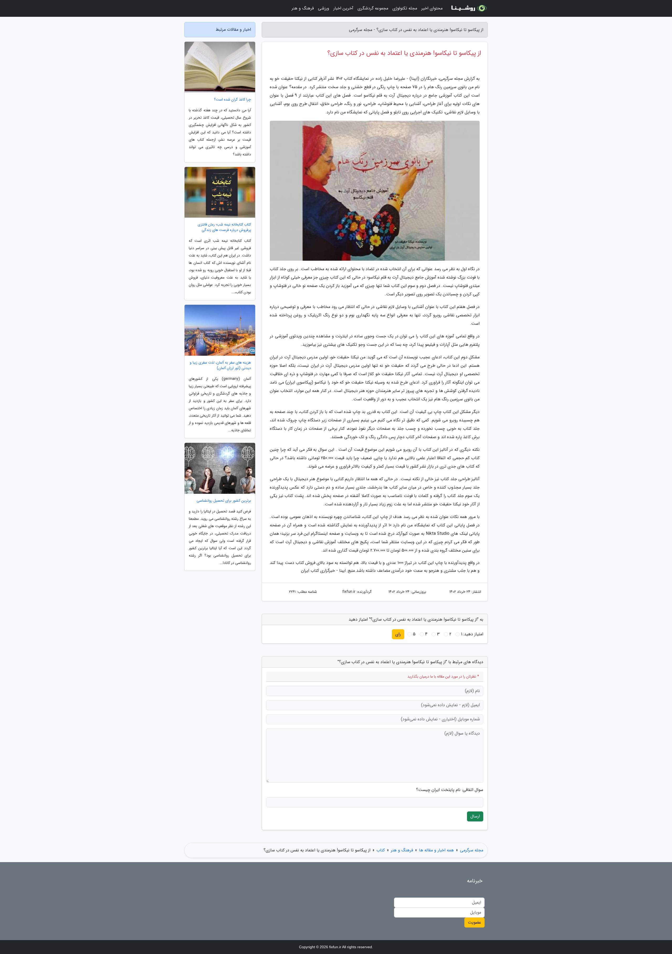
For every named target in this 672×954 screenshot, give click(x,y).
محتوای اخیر (432, 8)
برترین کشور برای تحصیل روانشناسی (224, 501)
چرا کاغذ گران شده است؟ (232, 99)
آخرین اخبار (343, 8)
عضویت (474, 922)
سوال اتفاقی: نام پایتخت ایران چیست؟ (449, 790)
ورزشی (323, 8)
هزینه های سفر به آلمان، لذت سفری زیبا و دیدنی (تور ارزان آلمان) (220, 365)
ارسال (475, 816)
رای (398, 634)
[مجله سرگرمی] (468, 8)
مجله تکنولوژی (404, 8)
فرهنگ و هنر (303, 8)
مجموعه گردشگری (373, 8)
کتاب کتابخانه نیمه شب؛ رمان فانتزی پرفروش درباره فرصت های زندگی (224, 227)
